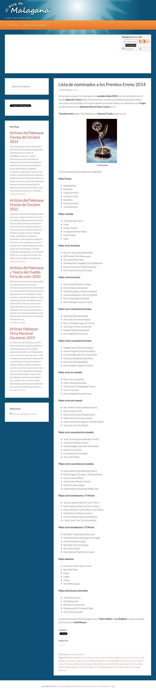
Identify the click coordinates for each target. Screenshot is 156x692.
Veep (131, 667)
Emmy (123, 657)
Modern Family (115, 664)
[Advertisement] (52, 55)
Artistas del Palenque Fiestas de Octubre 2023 (27, 137)
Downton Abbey (113, 657)
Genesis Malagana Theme (67, 686)
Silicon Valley (88, 667)
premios (61, 667)
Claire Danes (100, 657)
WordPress (104, 686)
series (80, 667)
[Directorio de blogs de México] (23, 414)
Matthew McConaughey (83, 664)
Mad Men (68, 664)
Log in (112, 686)
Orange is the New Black (132, 664)
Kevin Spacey (126, 661)
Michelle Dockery (101, 664)
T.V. (95, 667)
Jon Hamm (70, 661)
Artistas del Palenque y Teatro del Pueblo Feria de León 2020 (27, 272)
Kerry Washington (112, 661)
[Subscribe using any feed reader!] (127, 49)
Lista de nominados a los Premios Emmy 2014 (102, 84)
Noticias (72, 654)
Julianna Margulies (97, 661)
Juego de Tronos (82, 661)
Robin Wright (71, 667)
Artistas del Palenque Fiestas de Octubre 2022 (27, 204)
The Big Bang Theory (106, 667)
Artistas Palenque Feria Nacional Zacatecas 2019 (24, 333)
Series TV (81, 654)
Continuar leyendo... (18, 194)
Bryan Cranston (87, 657)
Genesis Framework (89, 686)
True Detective (121, 667)
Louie (60, 664)
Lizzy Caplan (138, 661)
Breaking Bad (75, 657)
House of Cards (133, 657)
